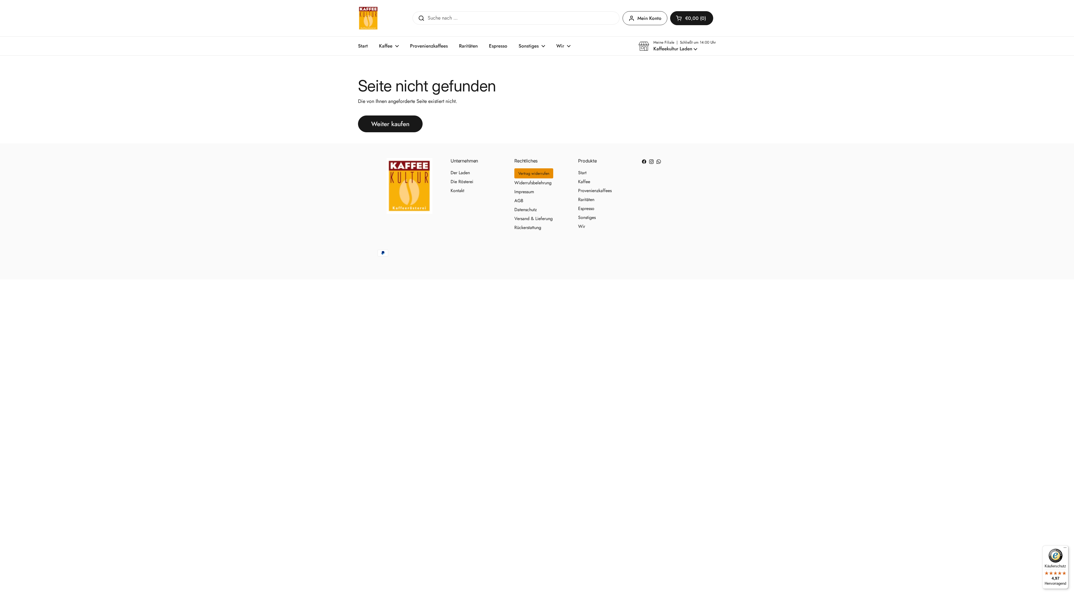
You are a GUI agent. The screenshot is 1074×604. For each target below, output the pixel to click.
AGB (518, 200)
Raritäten (586, 199)
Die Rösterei (462, 181)
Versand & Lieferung (533, 218)
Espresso (586, 208)
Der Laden (460, 172)
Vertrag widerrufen (533, 173)
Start (582, 172)
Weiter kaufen (390, 123)
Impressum (524, 191)
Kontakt (457, 190)
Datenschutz (525, 209)
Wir (581, 226)
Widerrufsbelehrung (533, 183)
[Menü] (1065, 549)
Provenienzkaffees (595, 190)
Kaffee (584, 181)
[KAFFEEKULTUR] (368, 18)
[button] (691, 18)
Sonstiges (587, 217)
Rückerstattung (527, 227)
